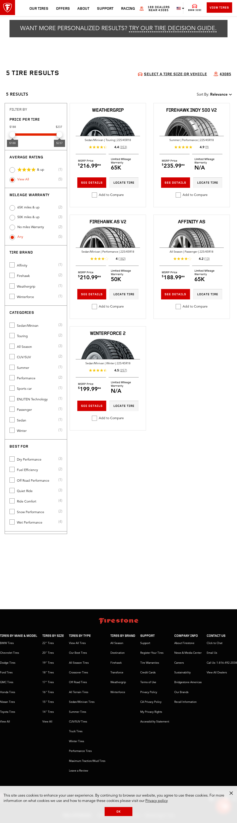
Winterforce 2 (108, 333)
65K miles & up (28, 207)
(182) (122, 259)
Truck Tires (75, 731)
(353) (123, 147)
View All (23, 179)
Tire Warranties (149, 663)
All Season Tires (79, 663)
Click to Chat (214, 643)
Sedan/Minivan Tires (81, 702)
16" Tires (48, 692)
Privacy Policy (148, 692)
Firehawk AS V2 (108, 222)
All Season (24, 347)
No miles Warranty (30, 227)
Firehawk (23, 276)
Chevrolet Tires (9, 653)
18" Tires (48, 672)
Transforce (116, 672)
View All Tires (77, 643)
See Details (92, 182)
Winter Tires (76, 741)
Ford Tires (6, 672)
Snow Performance (30, 512)
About (83, 9)
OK (118, 811)
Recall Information (185, 702)
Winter (22, 431)
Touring (22, 336)
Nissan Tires (7, 702)
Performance (26, 378)
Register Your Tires (151, 653)
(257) (123, 370)
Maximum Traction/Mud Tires (87, 761)
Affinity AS (191, 222)
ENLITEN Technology (32, 399)
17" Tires (48, 682)
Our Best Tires (78, 653)
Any (20, 237)
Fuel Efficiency (27, 470)
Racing (128, 9)
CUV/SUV (24, 357)
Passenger (24, 410)
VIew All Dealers (217, 672)
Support (105, 9)
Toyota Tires (7, 712)
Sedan (21, 420)
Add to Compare (111, 195)
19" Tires (48, 663)
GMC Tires (6, 682)
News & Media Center (188, 653)
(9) (207, 147)
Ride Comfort (26, 501)
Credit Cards (148, 672)
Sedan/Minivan (27, 325)
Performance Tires (80, 751)
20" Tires (48, 653)
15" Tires (48, 702)
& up (40, 169)
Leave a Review (78, 771)
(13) (207, 259)
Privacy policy (156, 801)
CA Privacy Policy (151, 702)
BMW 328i (194, 10)
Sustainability (182, 672)
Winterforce (25, 297)
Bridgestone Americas (188, 682)
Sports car (24, 388)
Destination (117, 653)
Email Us (212, 653)
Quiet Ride (25, 491)
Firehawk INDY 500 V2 (191, 110)
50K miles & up (28, 217)
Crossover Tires (78, 672)
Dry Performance (29, 459)
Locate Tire (123, 182)
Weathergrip (26, 286)
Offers (63, 9)
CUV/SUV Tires (78, 721)
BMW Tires (7, 643)
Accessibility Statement (154, 721)
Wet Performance (29, 522)
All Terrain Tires (78, 692)
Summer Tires (77, 712)
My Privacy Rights (151, 712)
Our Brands (181, 692)
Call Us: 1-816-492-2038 (222, 663)
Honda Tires (7, 692)
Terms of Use (148, 682)
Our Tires (38, 9)
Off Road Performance (33, 480)
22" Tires (48, 643)
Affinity (22, 265)
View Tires (219, 7)
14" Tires (48, 712)
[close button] (231, 793)
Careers (179, 663)
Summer (23, 368)
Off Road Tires (78, 682)
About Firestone (184, 643)
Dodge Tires (7, 663)
